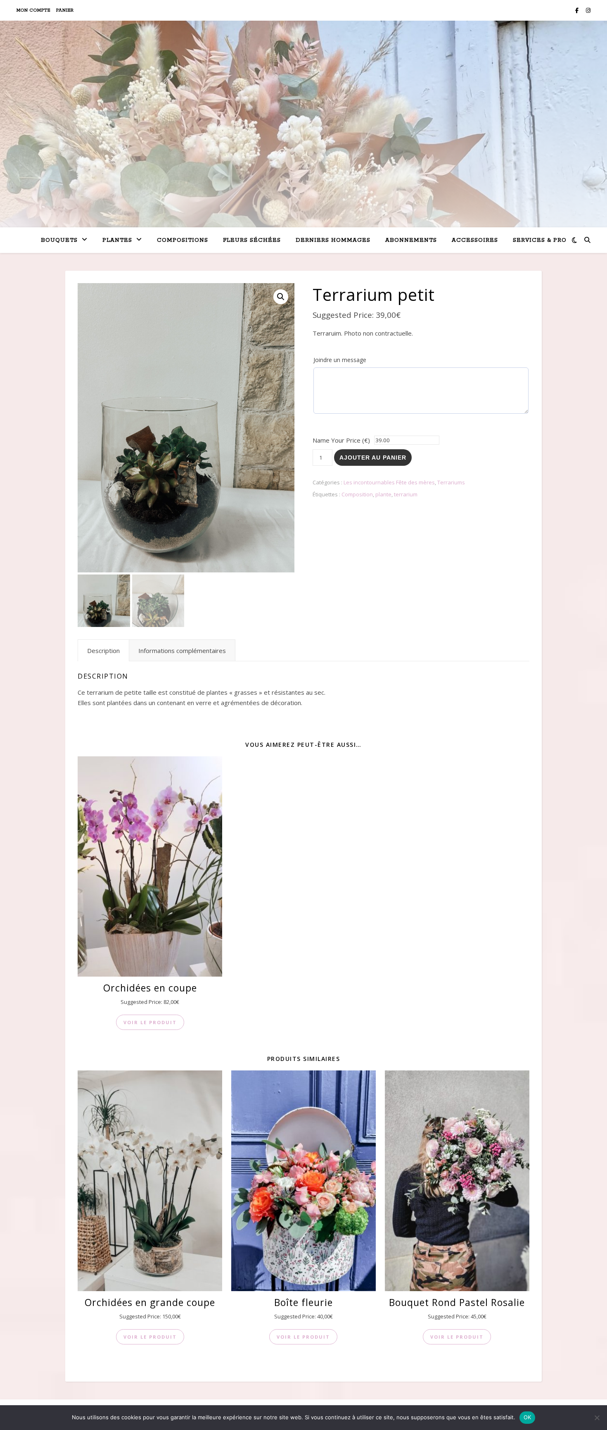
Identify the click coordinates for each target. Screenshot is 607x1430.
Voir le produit (150, 1022)
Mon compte (33, 10)
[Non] (597, 1417)
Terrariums (451, 482)
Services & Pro (540, 240)
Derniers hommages (333, 240)
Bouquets (59, 240)
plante (383, 494)
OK (527, 1417)
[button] (280, 296)
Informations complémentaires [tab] (182, 650)
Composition (357, 494)
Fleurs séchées (252, 240)
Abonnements (411, 240)
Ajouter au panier (372, 457)
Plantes (117, 240)
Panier (65, 10)
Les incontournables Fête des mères (389, 482)
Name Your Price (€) (341, 440)
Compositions (182, 240)
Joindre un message (339, 360)
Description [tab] (103, 650)
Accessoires (475, 240)
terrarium (405, 494)
